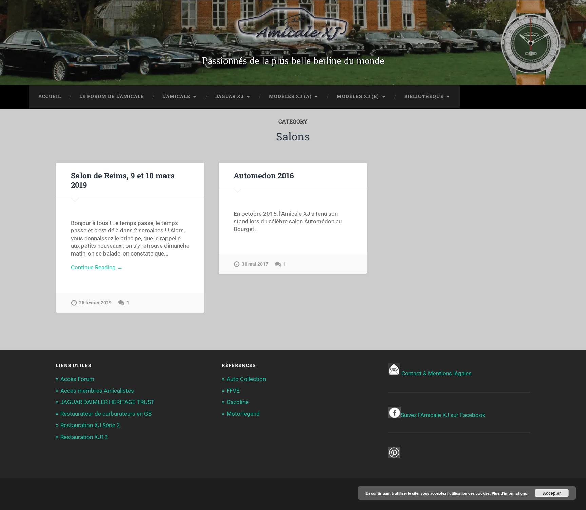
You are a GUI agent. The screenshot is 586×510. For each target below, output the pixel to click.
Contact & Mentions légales (436, 373)
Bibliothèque (424, 96)
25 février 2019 (95, 303)
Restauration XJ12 (84, 437)
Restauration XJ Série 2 (90, 425)
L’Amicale (176, 96)
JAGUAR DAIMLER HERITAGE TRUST (107, 402)
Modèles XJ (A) (290, 96)
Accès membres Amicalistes (97, 390)
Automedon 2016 (264, 175)
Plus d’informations (509, 493)
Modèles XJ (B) (358, 96)
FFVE (233, 390)
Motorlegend (243, 413)
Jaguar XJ (229, 96)
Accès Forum (77, 379)
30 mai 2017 (255, 264)
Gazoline (238, 402)
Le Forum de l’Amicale (111, 96)
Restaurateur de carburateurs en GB (106, 413)
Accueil (49, 96)
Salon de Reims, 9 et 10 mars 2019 (122, 180)
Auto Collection (246, 379)
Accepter (552, 493)
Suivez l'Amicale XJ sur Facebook (443, 415)
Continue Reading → (97, 267)
